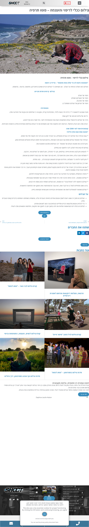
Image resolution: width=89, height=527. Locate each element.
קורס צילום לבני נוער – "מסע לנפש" (22, 286)
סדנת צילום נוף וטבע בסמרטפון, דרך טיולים (22, 376)
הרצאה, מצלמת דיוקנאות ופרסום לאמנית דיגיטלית (67, 294)
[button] (79, 3)
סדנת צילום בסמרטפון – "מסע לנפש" (67, 372)
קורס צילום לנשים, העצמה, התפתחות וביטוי (22, 333)
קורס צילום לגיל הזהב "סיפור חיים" (66, 334)
